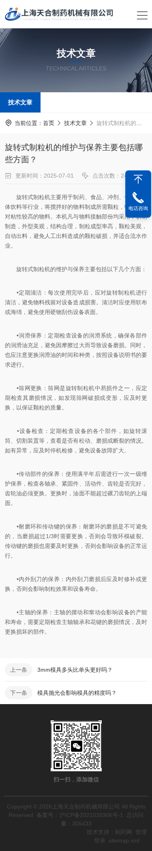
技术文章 (20, 102)
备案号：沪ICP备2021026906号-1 (79, 815)
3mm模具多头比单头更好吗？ (75, 669)
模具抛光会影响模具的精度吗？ (77, 693)
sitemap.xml (124, 840)
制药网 (123, 832)
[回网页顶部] (138, 179)
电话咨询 (138, 208)
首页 (48, 123)
